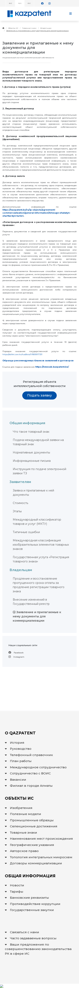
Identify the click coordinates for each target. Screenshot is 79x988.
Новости (17, 885)
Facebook (18, 652)
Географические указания (32, 845)
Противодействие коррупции (35, 904)
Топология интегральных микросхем (41, 857)
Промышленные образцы (32, 820)
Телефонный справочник (31, 755)
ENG (29, 3)
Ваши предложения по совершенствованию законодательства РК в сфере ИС (38, 949)
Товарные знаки (29, 28)
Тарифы (16, 891)
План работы (21, 761)
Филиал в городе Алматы (31, 786)
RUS (19, 3)
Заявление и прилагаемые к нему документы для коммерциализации (37, 31)
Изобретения (21, 808)
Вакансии (18, 779)
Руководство (20, 749)
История (17, 742)
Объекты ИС (13, 28)
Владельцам (45, 28)
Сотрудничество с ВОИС (30, 773)
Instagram (18, 657)
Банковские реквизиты (29, 897)
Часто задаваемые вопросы (33, 938)
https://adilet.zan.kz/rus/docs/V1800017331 (22, 354)
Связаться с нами (24, 932)
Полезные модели (25, 814)
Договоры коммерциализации (36, 863)
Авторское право (24, 851)
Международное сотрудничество (38, 767)
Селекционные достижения (33, 826)
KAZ (10, 3)
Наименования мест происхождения (41, 838)
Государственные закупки (32, 910)
